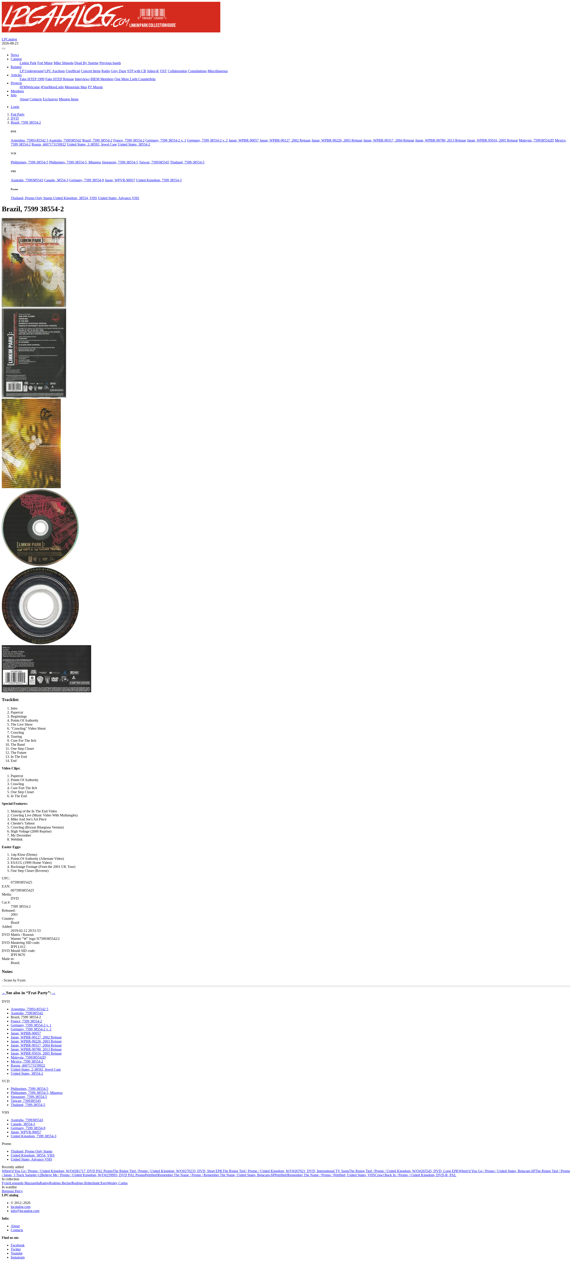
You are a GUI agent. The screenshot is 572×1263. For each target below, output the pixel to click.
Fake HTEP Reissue (59, 79)
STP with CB (136, 71)
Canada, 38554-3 (56, 180)
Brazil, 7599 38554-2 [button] (26, 122)
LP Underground (32, 71)
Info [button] (14, 95)
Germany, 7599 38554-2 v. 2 (207, 140)
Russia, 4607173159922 (49, 144)
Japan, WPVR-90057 (120, 180)
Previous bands (110, 63)
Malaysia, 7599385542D (536, 140)
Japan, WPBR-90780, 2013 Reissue (440, 140)
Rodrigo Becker (60, 1183)
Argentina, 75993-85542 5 (29, 140)
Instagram (18, 1257)
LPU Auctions (54, 71)
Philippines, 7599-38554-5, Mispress (75, 162)
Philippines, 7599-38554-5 (29, 162)
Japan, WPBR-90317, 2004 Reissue (388, 140)
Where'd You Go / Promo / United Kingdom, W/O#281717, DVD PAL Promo (57, 1171)
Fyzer (6, 1183)
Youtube (17, 1253)
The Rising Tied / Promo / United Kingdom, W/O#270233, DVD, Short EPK (168, 1171)
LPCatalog (9, 39)
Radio (105, 71)
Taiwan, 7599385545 (154, 162)
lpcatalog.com (20, 1207)
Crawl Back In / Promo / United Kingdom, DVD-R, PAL (415, 1175)
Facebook (18, 1245)
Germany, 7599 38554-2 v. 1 (165, 140)
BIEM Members (102, 79)
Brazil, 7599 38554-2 (97, 140)
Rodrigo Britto (82, 1183)
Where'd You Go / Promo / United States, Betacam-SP (497, 1171)
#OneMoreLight (52, 87)
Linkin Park (28, 63)
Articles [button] (16, 75)
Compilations (197, 71)
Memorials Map (76, 87)
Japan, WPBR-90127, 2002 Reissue (285, 140)
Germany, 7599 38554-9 (86, 180)
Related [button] (16, 67)
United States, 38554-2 (134, 144)
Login (15, 107)
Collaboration (177, 71)
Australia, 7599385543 (27, 180)
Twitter (16, 1249)
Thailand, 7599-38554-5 (187, 162)
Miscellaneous (218, 71)
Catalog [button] (16, 59)
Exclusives (50, 99)
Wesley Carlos (117, 1183)
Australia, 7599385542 (65, 140)
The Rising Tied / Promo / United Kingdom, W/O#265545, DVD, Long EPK (404, 1171)
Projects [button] (16, 83)
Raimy (44, 1183)
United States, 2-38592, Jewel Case (92, 144)
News (15, 55)
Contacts (35, 99)
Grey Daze (118, 71)
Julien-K (153, 71)
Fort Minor (45, 63)
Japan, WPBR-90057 (244, 140)
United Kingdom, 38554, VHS (75, 198)
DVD (15, 118)
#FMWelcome (30, 87)
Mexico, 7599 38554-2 (27, 1061)
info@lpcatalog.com (25, 1211)
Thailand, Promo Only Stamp (32, 198)
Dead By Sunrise (86, 63)
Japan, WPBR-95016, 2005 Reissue (492, 140)
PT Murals (95, 87)
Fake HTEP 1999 (32, 79)
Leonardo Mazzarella (25, 1183)
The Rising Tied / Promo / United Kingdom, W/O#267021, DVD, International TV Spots (286, 1171)
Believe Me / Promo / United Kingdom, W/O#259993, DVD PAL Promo (93, 1175)
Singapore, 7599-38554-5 (120, 162)
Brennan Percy (12, 1191)
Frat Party (18, 114)
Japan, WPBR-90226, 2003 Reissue (336, 140)
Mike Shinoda (64, 63)
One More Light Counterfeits (135, 79)
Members (17, 91)
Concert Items (91, 71)
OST (163, 71)
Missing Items (68, 99)
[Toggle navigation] (3, 48)
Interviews (82, 79)
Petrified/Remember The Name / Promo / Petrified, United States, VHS (325, 1175)
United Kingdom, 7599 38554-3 (159, 180)
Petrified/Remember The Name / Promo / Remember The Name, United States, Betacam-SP (210, 1175)
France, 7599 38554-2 (129, 140)
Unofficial (73, 71)
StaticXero (99, 1183)
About (24, 99)
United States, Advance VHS (118, 198)
